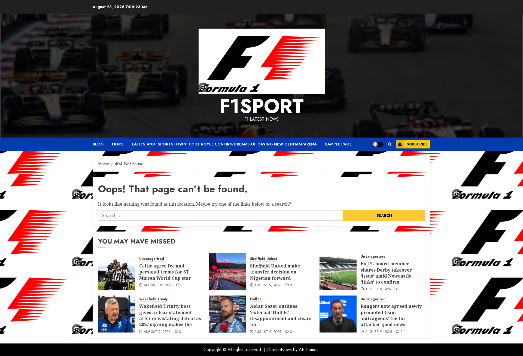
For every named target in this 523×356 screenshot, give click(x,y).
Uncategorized (151, 259)
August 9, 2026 (267, 285)
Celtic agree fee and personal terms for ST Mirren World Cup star (165, 272)
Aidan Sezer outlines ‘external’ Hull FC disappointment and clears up (280, 315)
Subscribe (417, 144)
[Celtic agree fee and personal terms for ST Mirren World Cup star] (116, 271)
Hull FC (256, 299)
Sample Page (338, 144)
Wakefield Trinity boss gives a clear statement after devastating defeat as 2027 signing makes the (170, 315)
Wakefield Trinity (153, 299)
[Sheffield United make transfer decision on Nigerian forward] (227, 271)
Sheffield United (263, 259)
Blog (98, 144)
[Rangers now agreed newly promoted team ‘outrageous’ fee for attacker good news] (338, 314)
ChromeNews (279, 349)
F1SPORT (261, 106)
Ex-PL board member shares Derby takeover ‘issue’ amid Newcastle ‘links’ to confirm (386, 273)
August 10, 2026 (158, 285)
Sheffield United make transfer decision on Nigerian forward (275, 272)
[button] (389, 144)
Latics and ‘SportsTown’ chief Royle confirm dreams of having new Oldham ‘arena (224, 144)
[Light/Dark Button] (378, 144)
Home (118, 144)
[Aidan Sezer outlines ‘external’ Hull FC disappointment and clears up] (227, 314)
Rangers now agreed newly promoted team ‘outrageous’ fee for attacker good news (391, 315)
